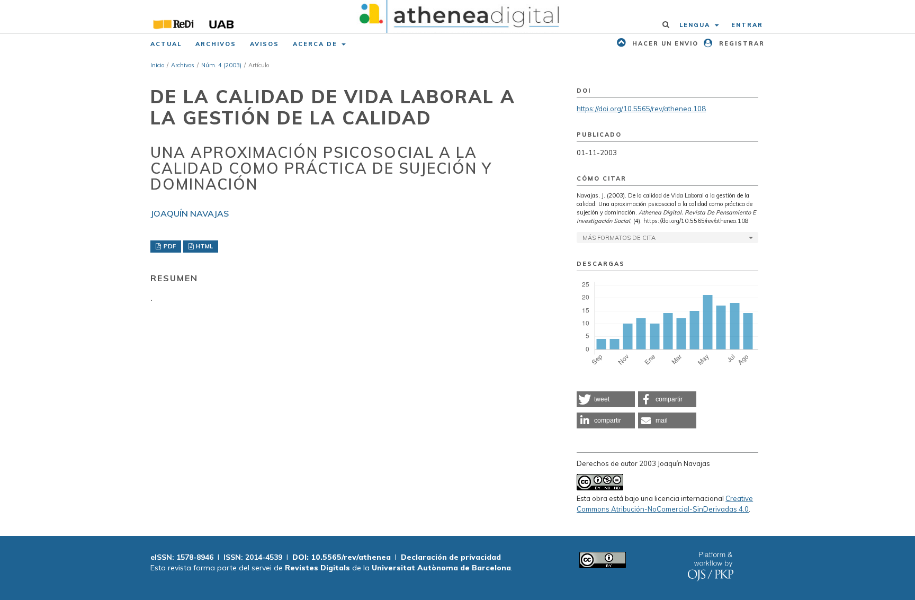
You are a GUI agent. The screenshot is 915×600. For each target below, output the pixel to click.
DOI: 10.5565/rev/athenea (341, 557)
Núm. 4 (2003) (221, 65)
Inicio (157, 65)
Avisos (264, 44)
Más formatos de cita (619, 237)
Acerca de (316, 44)
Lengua (696, 25)
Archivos (215, 44)
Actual (166, 44)
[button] (606, 399)
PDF (169, 246)
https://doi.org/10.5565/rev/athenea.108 (641, 108)
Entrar (747, 25)
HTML (203, 246)
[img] (457, 16)
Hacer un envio (664, 43)
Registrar (740, 43)
